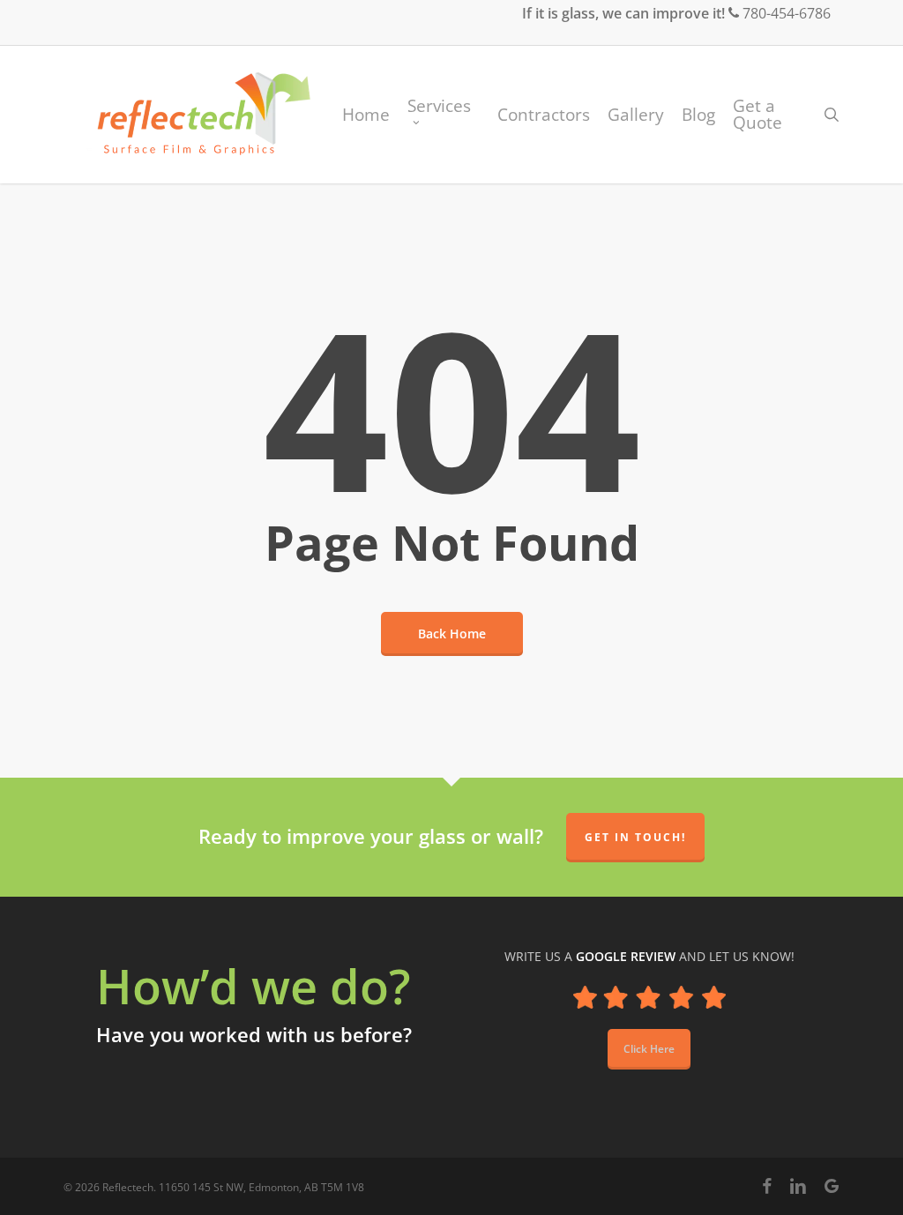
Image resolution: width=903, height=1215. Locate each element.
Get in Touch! (635, 837)
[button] (649, 1049)
